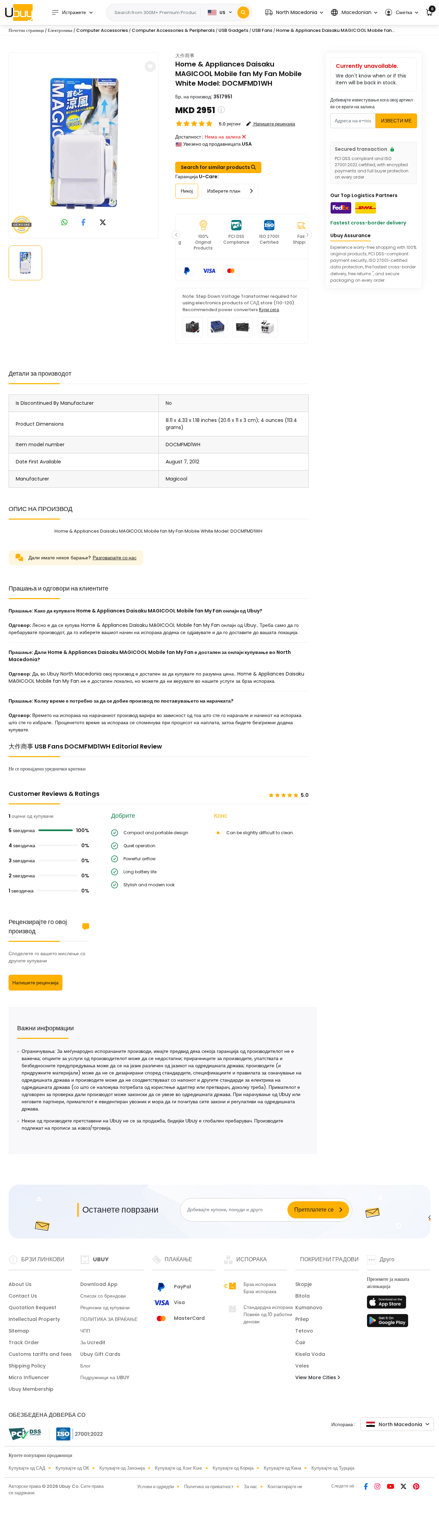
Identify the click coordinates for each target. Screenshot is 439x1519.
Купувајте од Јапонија (122, 1468)
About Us (20, 1284)
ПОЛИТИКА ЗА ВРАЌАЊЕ (109, 1319)
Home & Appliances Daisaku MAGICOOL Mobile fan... (335, 30)
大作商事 (184, 55)
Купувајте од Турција (332, 1468)
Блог (85, 1365)
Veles (302, 1365)
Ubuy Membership (31, 1389)
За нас (250, 1486)
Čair (300, 1342)
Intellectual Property (34, 1319)
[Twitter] (404, 1487)
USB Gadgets (233, 30)
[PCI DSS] (25, 1434)
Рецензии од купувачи (105, 1307)
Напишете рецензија (35, 982)
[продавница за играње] (387, 1322)
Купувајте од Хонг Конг (178, 1468)
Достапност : (189, 136)
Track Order (24, 1342)
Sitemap (19, 1330)
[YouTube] (391, 1487)
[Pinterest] (416, 1487)
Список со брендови (103, 1295)
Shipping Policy (27, 1365)
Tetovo (304, 1330)
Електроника (60, 30)
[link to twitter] (103, 223)
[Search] (243, 13)
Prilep (302, 1319)
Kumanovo (308, 1307)
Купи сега (269, 309)
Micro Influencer (29, 1377)
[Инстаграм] (378, 1487)
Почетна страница (26, 30)
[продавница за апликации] (387, 1304)
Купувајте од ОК (72, 1468)
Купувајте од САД (27, 1468)
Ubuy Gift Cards (100, 1354)
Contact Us (23, 1295)
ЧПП (85, 1330)
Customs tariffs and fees (40, 1354)
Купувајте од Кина (282, 1468)
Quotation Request (32, 1307)
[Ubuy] (19, 12)
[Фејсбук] (366, 1487)
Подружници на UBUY (104, 1377)
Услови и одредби (155, 1486)
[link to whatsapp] (64, 223)
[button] (294, 12)
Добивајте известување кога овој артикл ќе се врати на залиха (371, 103)
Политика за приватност (209, 1486)
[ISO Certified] (76, 1433)
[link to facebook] (83, 223)
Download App (99, 1284)
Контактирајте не (285, 1486)
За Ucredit (92, 1342)
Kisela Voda (310, 1354)
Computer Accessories (102, 30)
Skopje (303, 1284)
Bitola (302, 1295)
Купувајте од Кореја (233, 1468)
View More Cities (316, 1377)
